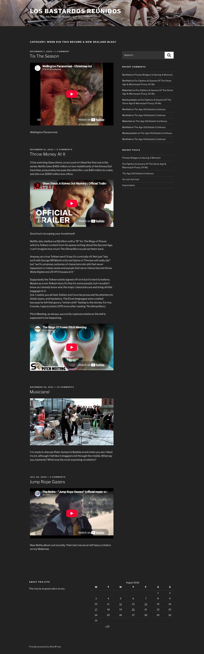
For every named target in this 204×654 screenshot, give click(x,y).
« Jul (107, 626)
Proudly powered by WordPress (45, 646)
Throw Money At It (48, 154)
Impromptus (128, 185)
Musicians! (40, 391)
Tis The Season (44, 56)
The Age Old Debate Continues (150, 109)
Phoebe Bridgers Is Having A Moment (153, 74)
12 (120, 604)
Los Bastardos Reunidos (75, 11)
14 (146, 604)
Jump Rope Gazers (47, 481)
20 (133, 609)
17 (96, 609)
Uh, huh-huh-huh (130, 179)
